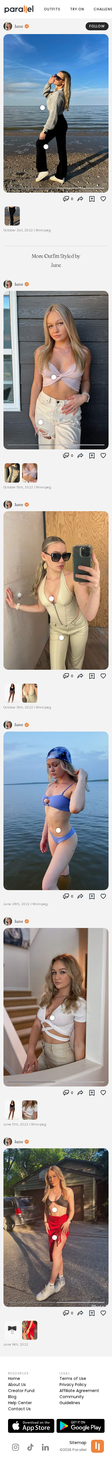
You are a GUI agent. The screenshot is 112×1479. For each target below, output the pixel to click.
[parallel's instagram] (15, 1447)
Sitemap (77, 1442)
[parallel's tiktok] (30, 1447)
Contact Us (19, 1409)
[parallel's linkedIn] (45, 1447)
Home (14, 1378)
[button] (68, 199)
